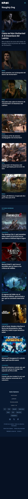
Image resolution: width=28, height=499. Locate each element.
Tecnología (14, 402)
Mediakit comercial (11, 431)
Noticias (14, 395)
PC (4, 409)
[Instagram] (10, 419)
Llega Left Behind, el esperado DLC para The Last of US (13, 197)
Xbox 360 (19, 412)
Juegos (14, 398)
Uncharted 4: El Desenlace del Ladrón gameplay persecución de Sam (13, 167)
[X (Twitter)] (14, 419)
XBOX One (21, 409)
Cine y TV (14, 405)
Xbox (8, 412)
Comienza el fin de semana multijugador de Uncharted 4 (12, 137)
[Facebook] (18, 419)
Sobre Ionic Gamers (8, 428)
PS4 (9, 409)
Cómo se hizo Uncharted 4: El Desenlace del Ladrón (13, 35)
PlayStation (14, 415)
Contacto (19, 431)
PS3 (13, 412)
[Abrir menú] (25, 3)
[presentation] (14, 20)
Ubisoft (14, 409)
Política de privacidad (19, 428)
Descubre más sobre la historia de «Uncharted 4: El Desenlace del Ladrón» (13, 103)
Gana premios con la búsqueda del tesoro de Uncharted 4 (14, 73)
